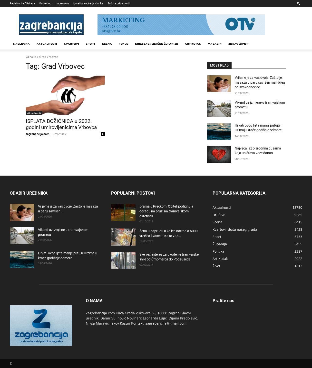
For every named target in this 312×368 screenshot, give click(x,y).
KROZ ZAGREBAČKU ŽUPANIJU (156, 44)
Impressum (62, 3)
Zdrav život (238, 44)
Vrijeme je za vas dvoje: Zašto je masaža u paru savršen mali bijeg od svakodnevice (260, 82)
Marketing (45, 3)
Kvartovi (71, 44)
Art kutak (193, 44)
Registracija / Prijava (22, 3)
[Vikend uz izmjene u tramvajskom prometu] (219, 108)
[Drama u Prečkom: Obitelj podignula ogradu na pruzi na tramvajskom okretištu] (123, 212)
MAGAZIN (215, 44)
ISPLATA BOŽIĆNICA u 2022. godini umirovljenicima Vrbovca (61, 124)
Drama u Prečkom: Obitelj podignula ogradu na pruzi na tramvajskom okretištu (166, 211)
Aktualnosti (47, 44)
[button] (298, 3)
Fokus (123, 44)
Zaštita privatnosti (119, 3)
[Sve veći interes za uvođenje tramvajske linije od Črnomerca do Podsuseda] (123, 260)
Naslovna (21, 44)
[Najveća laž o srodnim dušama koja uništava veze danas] (219, 154)
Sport (90, 44)
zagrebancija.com (37, 134)
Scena (107, 44)
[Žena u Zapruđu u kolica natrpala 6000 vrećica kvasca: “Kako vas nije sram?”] (123, 237)
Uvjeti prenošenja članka (88, 3)
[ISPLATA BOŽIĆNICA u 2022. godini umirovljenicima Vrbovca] (65, 95)
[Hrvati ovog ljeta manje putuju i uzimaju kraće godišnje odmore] (219, 131)
